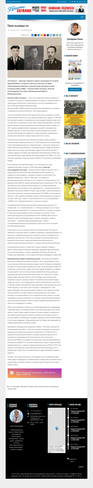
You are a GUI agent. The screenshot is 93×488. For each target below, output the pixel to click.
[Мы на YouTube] (84, 1)
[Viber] (54, 35)
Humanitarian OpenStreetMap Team (55, 449)
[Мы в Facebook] (70, 1)
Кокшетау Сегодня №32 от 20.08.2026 (78, 412)
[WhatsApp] (57, 35)
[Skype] (51, 35)
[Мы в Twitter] (72, 1)
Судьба (10, 389)
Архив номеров (75, 89)
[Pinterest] (45, 35)
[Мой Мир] (39, 35)
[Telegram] (60, 35)
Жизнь (41, 386)
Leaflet (51, 446)
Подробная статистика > (81, 467)
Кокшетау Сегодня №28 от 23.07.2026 (78, 448)
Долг (36, 386)
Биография (16, 386)
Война (26, 386)
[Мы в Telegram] (80, 1)
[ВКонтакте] (32, 35)
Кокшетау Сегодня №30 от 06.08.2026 (78, 430)
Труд (15, 389)
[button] (56, 428)
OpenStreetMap (59, 446)
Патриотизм (54, 386)
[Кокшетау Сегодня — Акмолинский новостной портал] (19, 9)
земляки (46, 386)
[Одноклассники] (42, 35)
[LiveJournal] (48, 35)
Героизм (31, 386)
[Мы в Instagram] (75, 1)
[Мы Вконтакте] (77, 1)
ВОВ (22, 386)
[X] (35, 35)
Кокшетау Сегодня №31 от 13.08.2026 (78, 421)
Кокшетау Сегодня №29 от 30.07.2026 (78, 439)
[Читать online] (75, 69)
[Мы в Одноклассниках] (82, 1)
